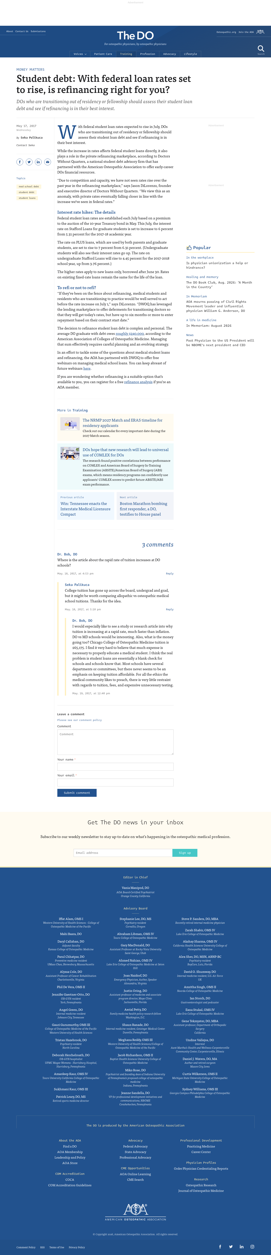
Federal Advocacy (135, 1146)
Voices (78, 54)
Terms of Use (56, 1247)
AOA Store (70, 1162)
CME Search (135, 1179)
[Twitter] (29, 162)
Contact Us (21, 31)
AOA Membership (70, 1151)
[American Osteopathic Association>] (260, 33)
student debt (26, 192)
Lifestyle (190, 54)
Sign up (185, 853)
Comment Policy (26, 1247)
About (9, 31)
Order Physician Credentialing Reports (201, 1168)
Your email (67, 775)
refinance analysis (138, 382)
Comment (64, 726)
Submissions (38, 31)
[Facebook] (19, 162)
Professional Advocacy (135, 1157)
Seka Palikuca (32, 137)
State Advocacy (135, 1151)
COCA (69, 1179)
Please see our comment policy (79, 720)
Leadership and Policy (70, 1157)
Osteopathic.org (226, 32)
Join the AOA (246, 32)
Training (126, 54)
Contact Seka (25, 145)
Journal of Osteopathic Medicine (201, 1190)
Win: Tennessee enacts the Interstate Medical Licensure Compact (86, 508)
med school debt (29, 186)
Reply (170, 574)
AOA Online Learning (135, 1173)
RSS (42, 1247)
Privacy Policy (77, 1247)
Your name (66, 759)
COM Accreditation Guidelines (69, 1184)
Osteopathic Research (201, 1184)
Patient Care (103, 54)
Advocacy (169, 54)
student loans (27, 198)
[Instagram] (252, 1247)
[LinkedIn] (38, 162)
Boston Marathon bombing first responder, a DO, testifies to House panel (143, 508)
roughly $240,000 (130, 333)
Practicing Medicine (201, 1146)
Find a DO (70, 1146)
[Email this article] (47, 162)
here (86, 368)
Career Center (201, 1151)
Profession (147, 54)
